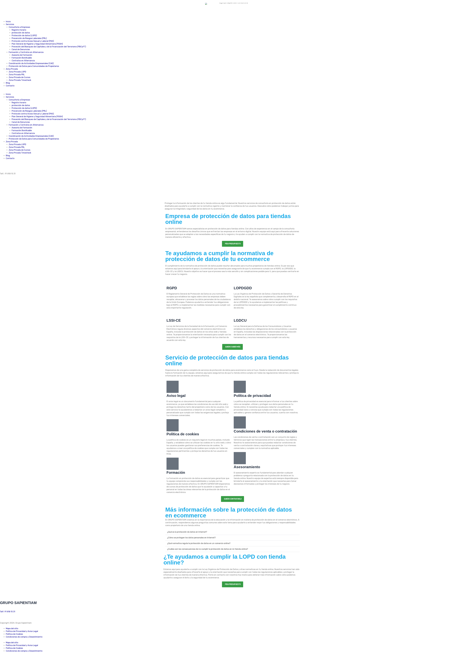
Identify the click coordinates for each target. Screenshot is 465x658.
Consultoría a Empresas (19, 27)
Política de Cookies (14, 634)
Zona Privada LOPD (17, 72)
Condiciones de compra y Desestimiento (24, 637)
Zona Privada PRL (17, 74)
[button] (232, 91)
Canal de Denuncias (21, 49)
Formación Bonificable (22, 58)
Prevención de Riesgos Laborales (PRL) (29, 38)
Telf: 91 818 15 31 (7, 611)
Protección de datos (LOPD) (24, 35)
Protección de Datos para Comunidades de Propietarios (34, 66)
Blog (8, 83)
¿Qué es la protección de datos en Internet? (187, 532)
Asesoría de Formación (22, 55)
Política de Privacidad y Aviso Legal (22, 631)
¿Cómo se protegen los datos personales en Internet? (191, 537)
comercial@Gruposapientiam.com (15, 609)
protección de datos (21, 33)
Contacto (10, 86)
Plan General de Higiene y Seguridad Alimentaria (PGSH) (37, 44)
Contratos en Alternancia (23, 60)
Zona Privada (12, 69)
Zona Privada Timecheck (20, 80)
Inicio (8, 21)
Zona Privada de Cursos (19, 77)
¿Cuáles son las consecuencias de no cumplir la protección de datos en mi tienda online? (207, 549)
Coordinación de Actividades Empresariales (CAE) (31, 63)
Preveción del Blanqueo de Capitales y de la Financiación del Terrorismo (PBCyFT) (49, 46)
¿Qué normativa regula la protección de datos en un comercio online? (198, 543)
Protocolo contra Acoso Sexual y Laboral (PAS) (33, 41)
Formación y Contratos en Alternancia (26, 52)
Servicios (10, 24)
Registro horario (19, 30)
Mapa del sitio (12, 628)
